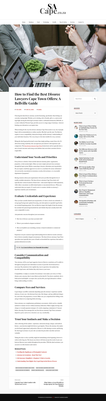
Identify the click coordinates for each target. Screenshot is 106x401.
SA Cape (19, 109)
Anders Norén (64, 397)
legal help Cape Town (52, 370)
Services (72, 22)
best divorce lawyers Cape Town (33, 146)
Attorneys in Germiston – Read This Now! (29, 355)
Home (23, 22)
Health (54, 22)
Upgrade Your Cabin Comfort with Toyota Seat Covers (25, 383)
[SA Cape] (53, 15)
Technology (46, 22)
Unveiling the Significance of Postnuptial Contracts (32, 352)
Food (38, 22)
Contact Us (81, 22)
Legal (40, 109)
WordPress (48, 397)
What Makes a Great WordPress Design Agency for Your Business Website (54, 384)
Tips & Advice (63, 22)
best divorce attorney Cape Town (25, 367)
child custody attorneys (22, 370)
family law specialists (38, 370)
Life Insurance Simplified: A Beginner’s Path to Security (33, 358)
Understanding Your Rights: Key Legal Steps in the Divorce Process (37, 361)
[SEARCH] (95, 98)
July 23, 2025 (30, 109)
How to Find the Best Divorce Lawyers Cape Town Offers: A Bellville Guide (38, 98)
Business (31, 22)
